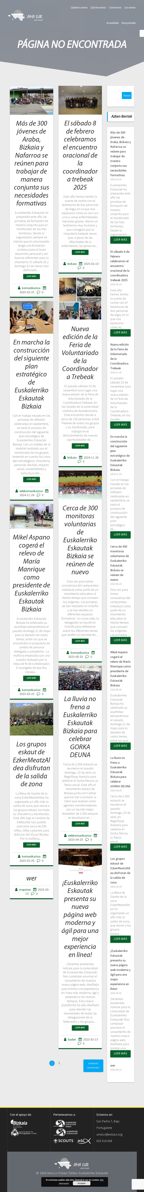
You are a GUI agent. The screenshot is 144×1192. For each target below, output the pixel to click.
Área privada (129, 23)
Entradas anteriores (93, 1065)
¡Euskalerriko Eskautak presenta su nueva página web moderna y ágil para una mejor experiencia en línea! (120, 970)
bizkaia (72, 264)
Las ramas (130, 7)
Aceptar (82, 1183)
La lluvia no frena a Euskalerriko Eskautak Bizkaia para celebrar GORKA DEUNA (120, 772)
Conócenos (115, 7)
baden (72, 1039)
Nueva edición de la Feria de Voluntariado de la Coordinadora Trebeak (80, 353)
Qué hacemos (98, 7)
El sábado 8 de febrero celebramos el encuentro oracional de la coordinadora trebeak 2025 (80, 155)
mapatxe (25, 890)
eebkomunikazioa (31, 491)
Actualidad (112, 23)
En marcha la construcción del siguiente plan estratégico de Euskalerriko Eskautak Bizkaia (31, 374)
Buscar (127, 95)
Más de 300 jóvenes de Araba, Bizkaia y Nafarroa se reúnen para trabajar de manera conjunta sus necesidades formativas (31, 163)
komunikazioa (31, 288)
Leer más (31, 276)
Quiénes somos (79, 7)
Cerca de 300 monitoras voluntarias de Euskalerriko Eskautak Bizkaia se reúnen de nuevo (80, 540)
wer (31, 878)
